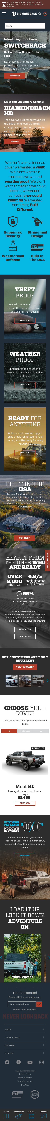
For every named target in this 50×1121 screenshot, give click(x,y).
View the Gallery (25, 667)
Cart (43, 13)
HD (9, 731)
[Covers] (6, 1116)
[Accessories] (18, 1116)
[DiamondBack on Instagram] (41, 1062)
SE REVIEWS (25, 636)
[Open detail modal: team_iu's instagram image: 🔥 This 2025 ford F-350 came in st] (12, 681)
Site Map (25, 1085)
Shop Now (15, 76)
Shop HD (15, 141)
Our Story (24, 538)
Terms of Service (25, 1078)
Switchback (25, 731)
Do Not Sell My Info (25, 1081)
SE (41, 731)
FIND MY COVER (47, 560)
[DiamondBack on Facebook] (6, 1062)
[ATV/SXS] (31, 1116)
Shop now (24, 856)
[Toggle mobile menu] (4, 13)
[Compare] (43, 1116)
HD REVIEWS (25, 629)
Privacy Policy (25, 1074)
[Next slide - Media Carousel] (47, 680)
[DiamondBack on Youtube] (29, 1062)
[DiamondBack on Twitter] (18, 1062)
